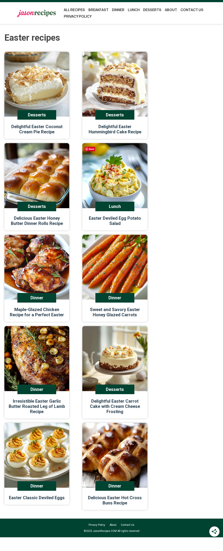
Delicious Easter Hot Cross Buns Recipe (115, 500)
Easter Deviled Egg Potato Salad (115, 221)
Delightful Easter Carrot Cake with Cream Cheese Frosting (115, 406)
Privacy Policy (78, 16)
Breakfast (98, 9)
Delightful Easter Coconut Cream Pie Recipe (37, 129)
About (171, 9)
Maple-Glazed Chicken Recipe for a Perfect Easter (37, 312)
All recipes (74, 9)
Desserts (152, 9)
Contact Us (192, 9)
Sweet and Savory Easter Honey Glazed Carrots (115, 312)
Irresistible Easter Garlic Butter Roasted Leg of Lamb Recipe (37, 406)
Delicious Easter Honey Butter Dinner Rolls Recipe (37, 221)
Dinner (118, 9)
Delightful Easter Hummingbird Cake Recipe (115, 129)
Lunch (134, 9)
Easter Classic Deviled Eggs (37, 497)
